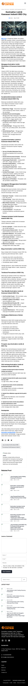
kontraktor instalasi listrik (8, 432)
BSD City (3, 38)
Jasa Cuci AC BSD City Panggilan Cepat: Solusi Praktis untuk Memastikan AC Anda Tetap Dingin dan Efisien (16, 615)
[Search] (24, 579)
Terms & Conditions (21, 682)
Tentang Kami (6, 682)
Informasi (7, 9)
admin (11, 18)
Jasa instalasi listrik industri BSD (10, 444)
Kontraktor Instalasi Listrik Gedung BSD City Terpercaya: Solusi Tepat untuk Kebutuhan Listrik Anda (18, 517)
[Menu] (25, 3)
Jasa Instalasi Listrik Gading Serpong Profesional (18, 477)
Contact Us (4, 672)
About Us (3, 667)
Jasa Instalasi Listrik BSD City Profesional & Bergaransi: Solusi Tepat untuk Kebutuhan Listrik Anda (18, 527)
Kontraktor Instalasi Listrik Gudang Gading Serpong (17, 507)
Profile (11, 682)
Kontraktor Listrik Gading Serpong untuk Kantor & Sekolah (17, 487)
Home (2, 9)
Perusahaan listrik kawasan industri (11, 447)
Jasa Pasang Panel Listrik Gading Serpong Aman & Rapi (18, 497)
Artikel (14, 682)
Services (3, 670)
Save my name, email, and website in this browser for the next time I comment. (13, 566)
